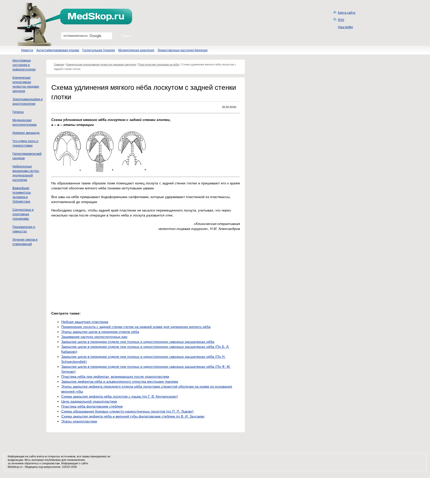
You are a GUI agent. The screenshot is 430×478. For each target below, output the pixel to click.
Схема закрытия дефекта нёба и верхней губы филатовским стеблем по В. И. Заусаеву (133, 416)
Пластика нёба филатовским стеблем (92, 406)
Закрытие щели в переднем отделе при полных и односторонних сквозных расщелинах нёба (137, 342)
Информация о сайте (74, 463)
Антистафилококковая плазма (57, 50)
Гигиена (18, 112)
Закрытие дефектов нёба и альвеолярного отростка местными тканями (119, 381)
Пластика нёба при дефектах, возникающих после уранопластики (115, 376)
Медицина (31, 466)
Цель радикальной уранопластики (89, 401)
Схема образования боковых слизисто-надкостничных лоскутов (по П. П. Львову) (127, 411)
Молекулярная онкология (136, 50)
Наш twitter (345, 27)
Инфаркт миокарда (26, 133)
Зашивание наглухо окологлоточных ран (94, 337)
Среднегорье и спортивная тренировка (23, 214)
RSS (341, 20)
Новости (27, 50)
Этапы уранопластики (79, 421)
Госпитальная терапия (98, 50)
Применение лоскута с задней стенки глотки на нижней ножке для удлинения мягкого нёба (136, 327)
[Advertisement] (93, 270)
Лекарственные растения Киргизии (183, 50)
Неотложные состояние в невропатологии (24, 65)
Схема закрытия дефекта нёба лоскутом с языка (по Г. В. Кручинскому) (119, 396)
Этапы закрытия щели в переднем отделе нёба (100, 332)
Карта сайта (346, 12)
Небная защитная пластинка (84, 322)
